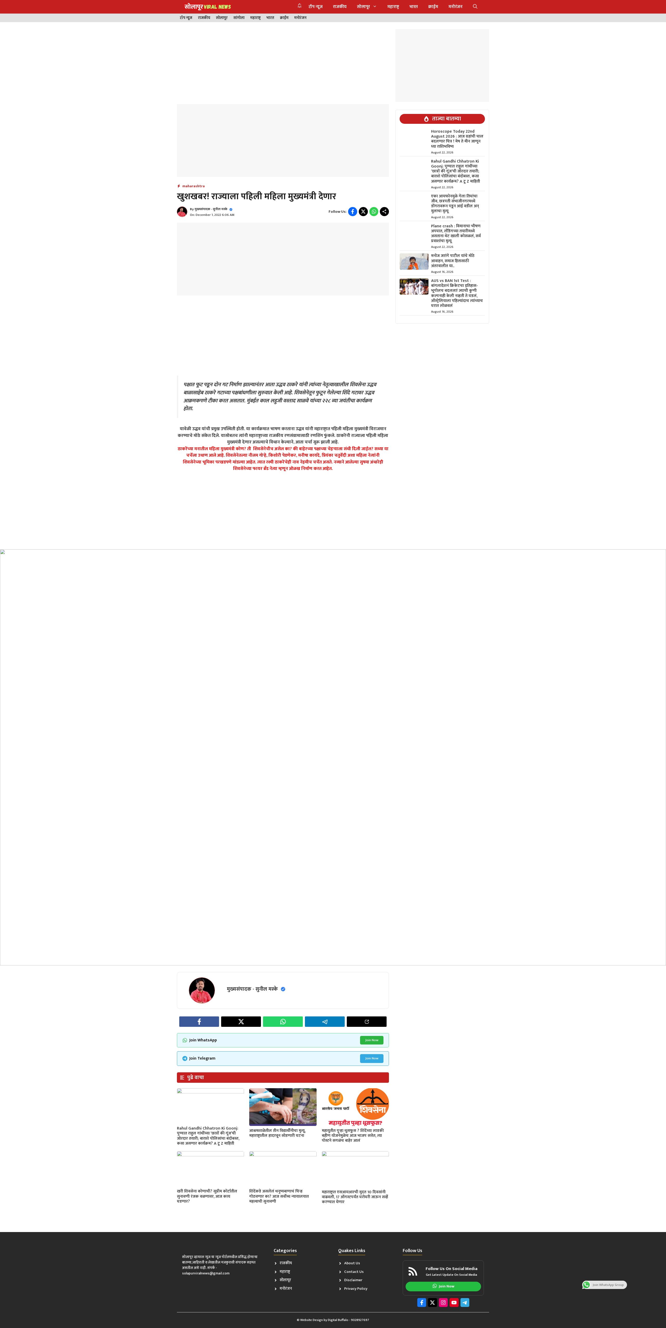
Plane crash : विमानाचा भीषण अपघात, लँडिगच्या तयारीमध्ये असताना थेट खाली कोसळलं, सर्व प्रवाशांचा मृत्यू (456, 234)
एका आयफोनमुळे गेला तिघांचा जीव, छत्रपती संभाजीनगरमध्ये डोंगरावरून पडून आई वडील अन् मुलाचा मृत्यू (455, 204)
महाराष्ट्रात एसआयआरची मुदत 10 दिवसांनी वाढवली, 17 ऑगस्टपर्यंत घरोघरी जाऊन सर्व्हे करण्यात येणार (355, 1197)
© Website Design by (312, 1320)
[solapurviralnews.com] (207, 6)
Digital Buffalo (338, 1320)
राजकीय (340, 6)
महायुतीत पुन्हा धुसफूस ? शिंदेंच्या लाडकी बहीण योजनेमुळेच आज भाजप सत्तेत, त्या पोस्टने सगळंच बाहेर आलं (353, 1135)
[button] (475, 6)
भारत (413, 6)
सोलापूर (363, 6)
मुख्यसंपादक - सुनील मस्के (211, 209)
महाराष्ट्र (393, 6)
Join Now (371, 1040)
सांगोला (239, 18)
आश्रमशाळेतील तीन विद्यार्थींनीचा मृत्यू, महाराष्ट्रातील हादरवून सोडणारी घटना (277, 1133)
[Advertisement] (283, 65)
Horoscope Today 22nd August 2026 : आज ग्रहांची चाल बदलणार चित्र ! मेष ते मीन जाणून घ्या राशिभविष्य (457, 139)
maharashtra (193, 186)
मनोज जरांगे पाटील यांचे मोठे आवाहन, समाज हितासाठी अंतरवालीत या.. (453, 260)
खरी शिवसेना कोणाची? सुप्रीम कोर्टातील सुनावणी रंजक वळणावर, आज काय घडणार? (207, 1196)
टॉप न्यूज (316, 6)
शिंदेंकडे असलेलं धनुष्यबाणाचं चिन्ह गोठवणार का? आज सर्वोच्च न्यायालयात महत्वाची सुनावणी (279, 1196)
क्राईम (433, 6)
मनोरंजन (456, 6)
